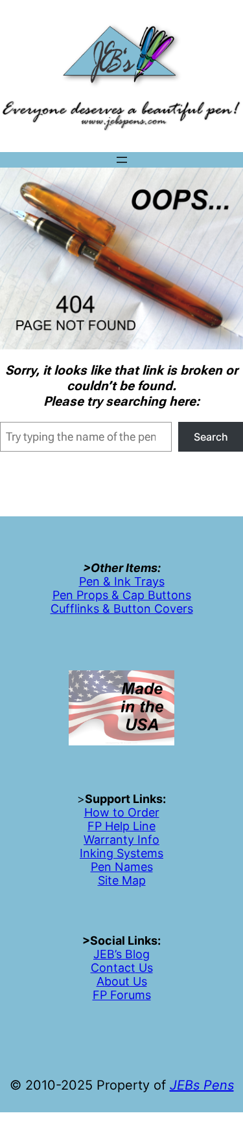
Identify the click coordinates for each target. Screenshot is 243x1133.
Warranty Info (121, 839)
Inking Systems (121, 853)
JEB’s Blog (121, 954)
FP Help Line (121, 826)
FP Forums (122, 995)
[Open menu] (122, 160)
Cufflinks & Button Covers (122, 608)
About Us (122, 981)
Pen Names (122, 867)
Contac (111, 967)
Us (144, 967)
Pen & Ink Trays (122, 581)
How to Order (121, 812)
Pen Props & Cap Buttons (121, 595)
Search (211, 436)
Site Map (122, 880)
